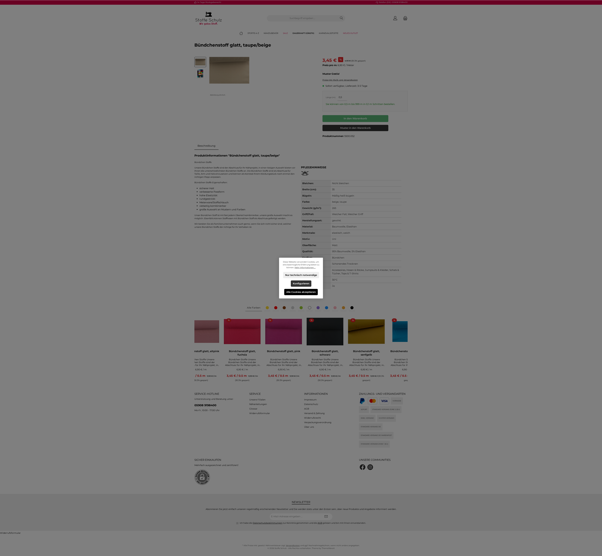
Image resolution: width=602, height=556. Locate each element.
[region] (255, 77)
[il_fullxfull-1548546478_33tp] (229, 70)
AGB (306, 408)
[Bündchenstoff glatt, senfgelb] (366, 331)
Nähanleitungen (258, 404)
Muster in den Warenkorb (355, 127)
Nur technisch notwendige (301, 275)
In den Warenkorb (355, 118)
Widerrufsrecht (312, 417)
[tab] (206, 146)
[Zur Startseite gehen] (208, 18)
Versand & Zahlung (314, 413)
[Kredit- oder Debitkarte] (378, 400)
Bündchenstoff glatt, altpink (200, 351)
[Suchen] (341, 18)
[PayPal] (362, 400)
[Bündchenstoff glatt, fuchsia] (242, 331)
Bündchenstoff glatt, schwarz (325, 353)
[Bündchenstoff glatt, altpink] (200, 331)
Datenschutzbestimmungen (267, 523)
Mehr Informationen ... (305, 267)
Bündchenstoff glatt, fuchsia (242, 353)
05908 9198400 (205, 405)
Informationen (316, 393)
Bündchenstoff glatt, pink (283, 351)
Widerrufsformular (259, 413)
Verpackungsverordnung (317, 422)
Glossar (253, 408)
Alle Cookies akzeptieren (301, 291)
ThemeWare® (328, 548)
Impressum (310, 399)
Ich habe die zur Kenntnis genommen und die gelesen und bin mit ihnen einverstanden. (303, 523)
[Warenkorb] (404, 18)
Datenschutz (311, 404)
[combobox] (302, 18)
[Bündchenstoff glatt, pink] (283, 331)
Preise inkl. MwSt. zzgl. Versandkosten (340, 80)
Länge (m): (331, 97)
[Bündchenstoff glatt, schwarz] (325, 331)
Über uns (309, 427)
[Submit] (326, 516)
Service (255, 393)
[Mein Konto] (395, 18)
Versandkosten (293, 545)
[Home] (243, 33)
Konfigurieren (301, 283)
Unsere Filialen (257, 399)
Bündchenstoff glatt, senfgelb (366, 353)
